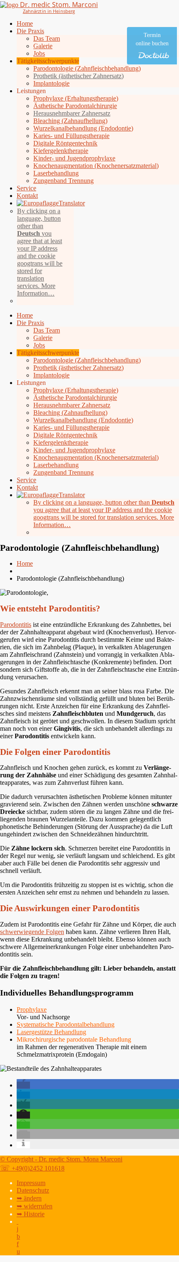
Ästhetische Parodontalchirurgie (75, 105)
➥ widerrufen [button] (34, 1206)
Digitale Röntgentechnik (65, 143)
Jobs (39, 53)
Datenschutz (33, 1190)
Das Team (46, 38)
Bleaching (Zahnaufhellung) (70, 120)
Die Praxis (30, 31)
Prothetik (78, 75)
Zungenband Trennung (63, 180)
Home (25, 23)
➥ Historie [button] (31, 1214)
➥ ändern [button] (29, 1198)
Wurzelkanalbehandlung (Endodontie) (83, 128)
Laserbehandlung (56, 173)
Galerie (42, 45)
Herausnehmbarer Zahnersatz (71, 113)
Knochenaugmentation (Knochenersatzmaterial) (96, 165)
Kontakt (27, 195)
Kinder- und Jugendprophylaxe (74, 158)
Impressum (31, 1182)
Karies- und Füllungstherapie (71, 135)
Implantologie (51, 83)
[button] (23, 1085)
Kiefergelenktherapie (60, 150)
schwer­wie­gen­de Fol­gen (32, 931)
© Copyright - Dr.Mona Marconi (61, 1159)
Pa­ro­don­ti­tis (15, 624)
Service (26, 188)
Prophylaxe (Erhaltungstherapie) (75, 98)
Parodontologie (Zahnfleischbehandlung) (87, 68)
